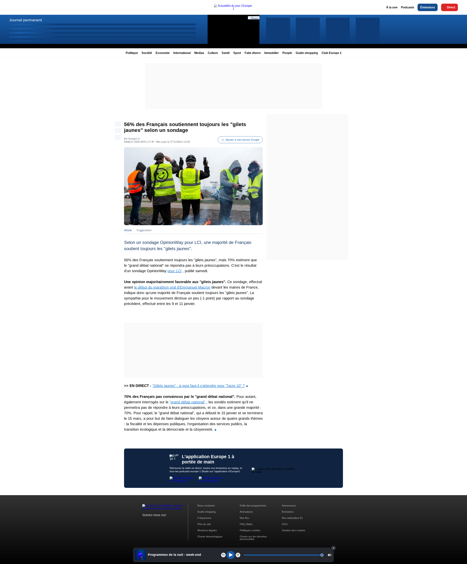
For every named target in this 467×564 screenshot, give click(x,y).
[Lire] (231, 555)
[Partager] (118, 124)
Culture (213, 52)
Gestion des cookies (293, 530)
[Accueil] (233, 8)
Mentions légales (207, 530)
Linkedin (175, 522)
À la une (391, 7)
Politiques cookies (250, 530)
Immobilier (271, 52)
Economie (163, 52)
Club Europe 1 (331, 52)
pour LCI (174, 271)
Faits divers (253, 52)
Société (147, 52)
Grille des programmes (253, 505)
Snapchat (169, 522)
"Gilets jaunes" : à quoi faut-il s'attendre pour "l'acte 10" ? (198, 386)
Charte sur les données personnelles (253, 537)
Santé (226, 52)
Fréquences (204, 517)
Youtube (163, 522)
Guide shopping (307, 52)
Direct (451, 7)
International (182, 52)
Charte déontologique (209, 536)
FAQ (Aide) (246, 524)
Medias (199, 52)
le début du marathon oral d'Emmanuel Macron (172, 287)
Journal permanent (25, 20)
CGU (284, 524)
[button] (329, 555)
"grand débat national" (187, 402)
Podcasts (407, 7)
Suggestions (144, 230)
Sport (237, 52)
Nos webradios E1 (292, 517)
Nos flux (244, 517)
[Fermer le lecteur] (333, 548)
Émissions (427, 7)
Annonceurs (289, 505)
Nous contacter (206, 505)
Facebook (157, 522)
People (287, 52)
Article (128, 230)
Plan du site (204, 524)
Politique (132, 52)
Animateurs (246, 511)
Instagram (150, 522)
